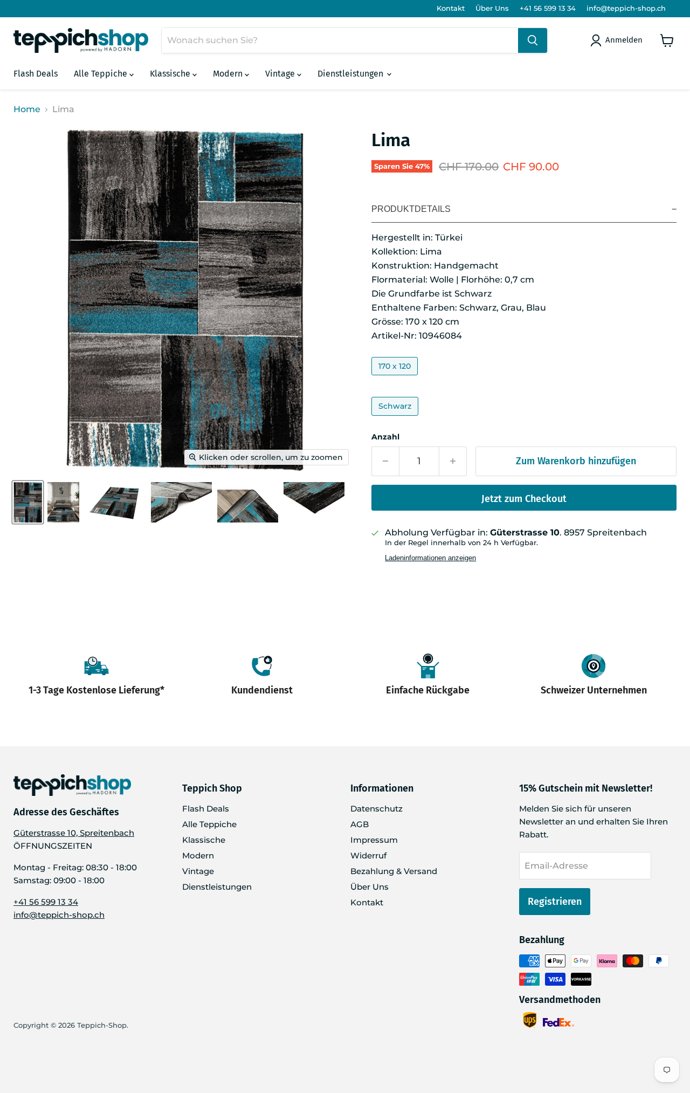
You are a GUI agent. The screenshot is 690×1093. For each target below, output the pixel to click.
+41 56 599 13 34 (548, 8)
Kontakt (451, 8)
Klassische (171, 73)
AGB (359, 824)
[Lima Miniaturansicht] (27, 502)
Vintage (281, 73)
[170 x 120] (395, 378)
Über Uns (492, 8)
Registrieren (555, 902)
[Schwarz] (396, 418)
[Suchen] (532, 40)
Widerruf (368, 855)
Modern (229, 73)
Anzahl (385, 436)
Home (26, 109)
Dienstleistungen (351, 73)
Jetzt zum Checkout (524, 499)
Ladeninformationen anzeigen (430, 558)
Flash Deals (35, 73)
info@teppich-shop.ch (626, 8)
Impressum (374, 840)
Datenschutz (376, 808)
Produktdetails (411, 209)
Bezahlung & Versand (393, 871)
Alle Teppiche (101, 73)
